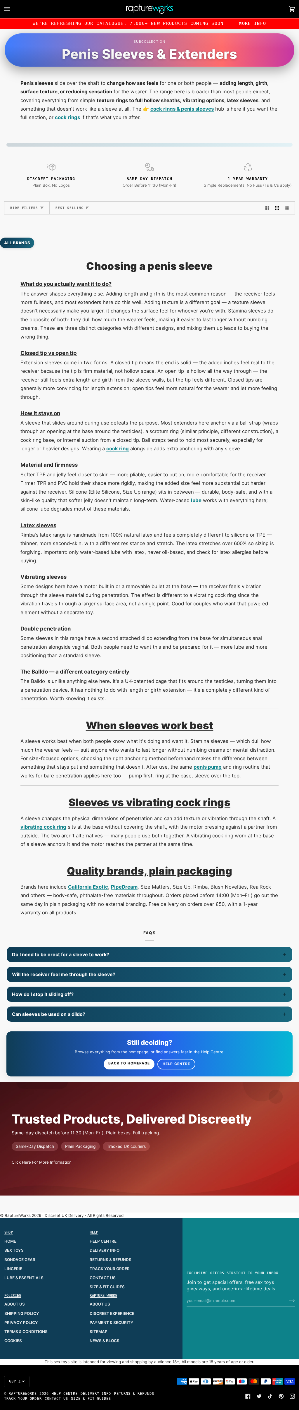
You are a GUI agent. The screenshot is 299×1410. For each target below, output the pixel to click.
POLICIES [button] (12, 1296)
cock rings (67, 117)
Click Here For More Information (42, 1162)
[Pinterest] (281, 1396)
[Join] (287, 1300)
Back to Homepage (129, 1063)
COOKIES (13, 1340)
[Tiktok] (270, 1396)
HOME (10, 1241)
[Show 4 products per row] (288, 208)
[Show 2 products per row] (267, 208)
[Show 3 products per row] (277, 208)
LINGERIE (13, 1268)
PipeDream (124, 887)
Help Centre (176, 1064)
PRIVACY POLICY (21, 1322)
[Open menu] (13, 9)
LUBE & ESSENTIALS (24, 1277)
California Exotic (88, 887)
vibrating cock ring (43, 827)
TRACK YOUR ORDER (110, 1268)
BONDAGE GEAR (19, 1259)
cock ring (117, 448)
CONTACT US (103, 1277)
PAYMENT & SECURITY (111, 1322)
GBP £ (15, 1381)
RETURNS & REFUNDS (110, 1259)
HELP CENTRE (103, 1241)
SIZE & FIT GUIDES (107, 1286)
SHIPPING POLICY (21, 1313)
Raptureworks (23, 1394)
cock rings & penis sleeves (182, 109)
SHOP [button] (8, 1232)
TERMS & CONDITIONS (26, 1331)
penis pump (208, 767)
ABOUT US (14, 1304)
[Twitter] (259, 1396)
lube (196, 500)
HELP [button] (94, 1232)
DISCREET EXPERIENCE (112, 1313)
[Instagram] (292, 1396)
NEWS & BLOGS (104, 1340)
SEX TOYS (14, 1250)
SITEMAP (98, 1331)
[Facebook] (248, 1396)
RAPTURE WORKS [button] (103, 1296)
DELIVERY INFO (104, 1250)
